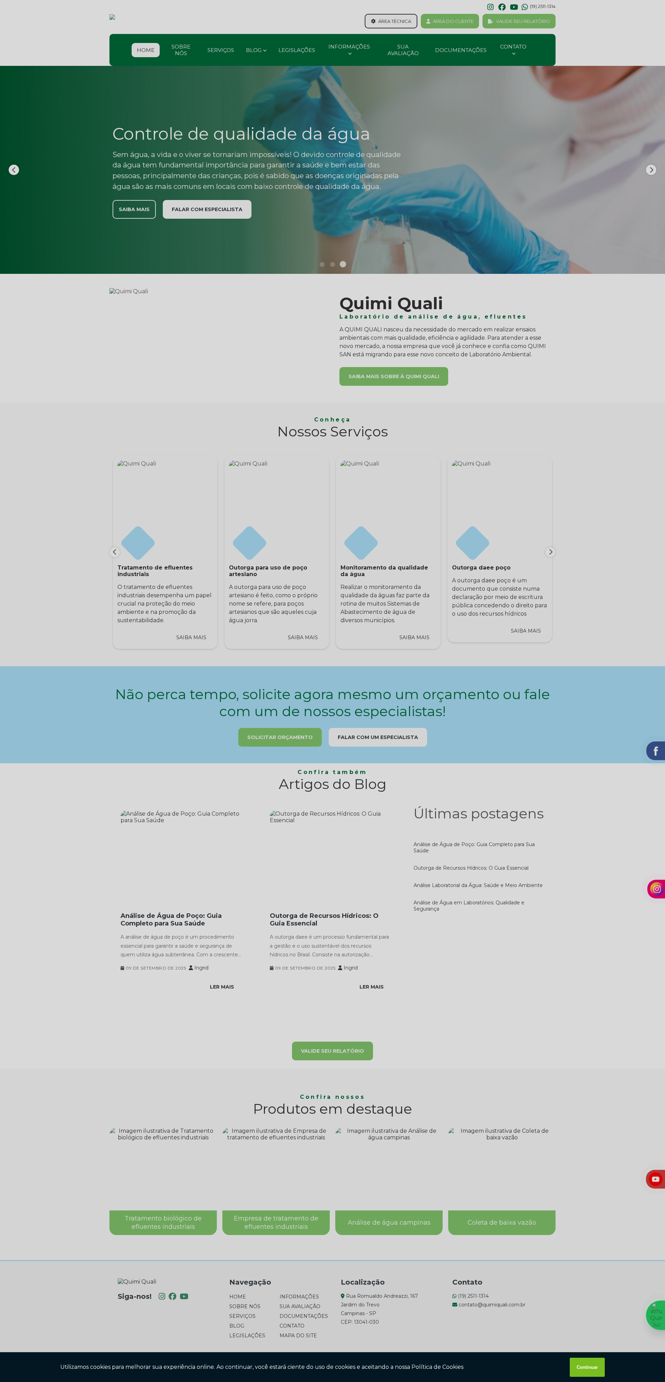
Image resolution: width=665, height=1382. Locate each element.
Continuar (587, 1367)
